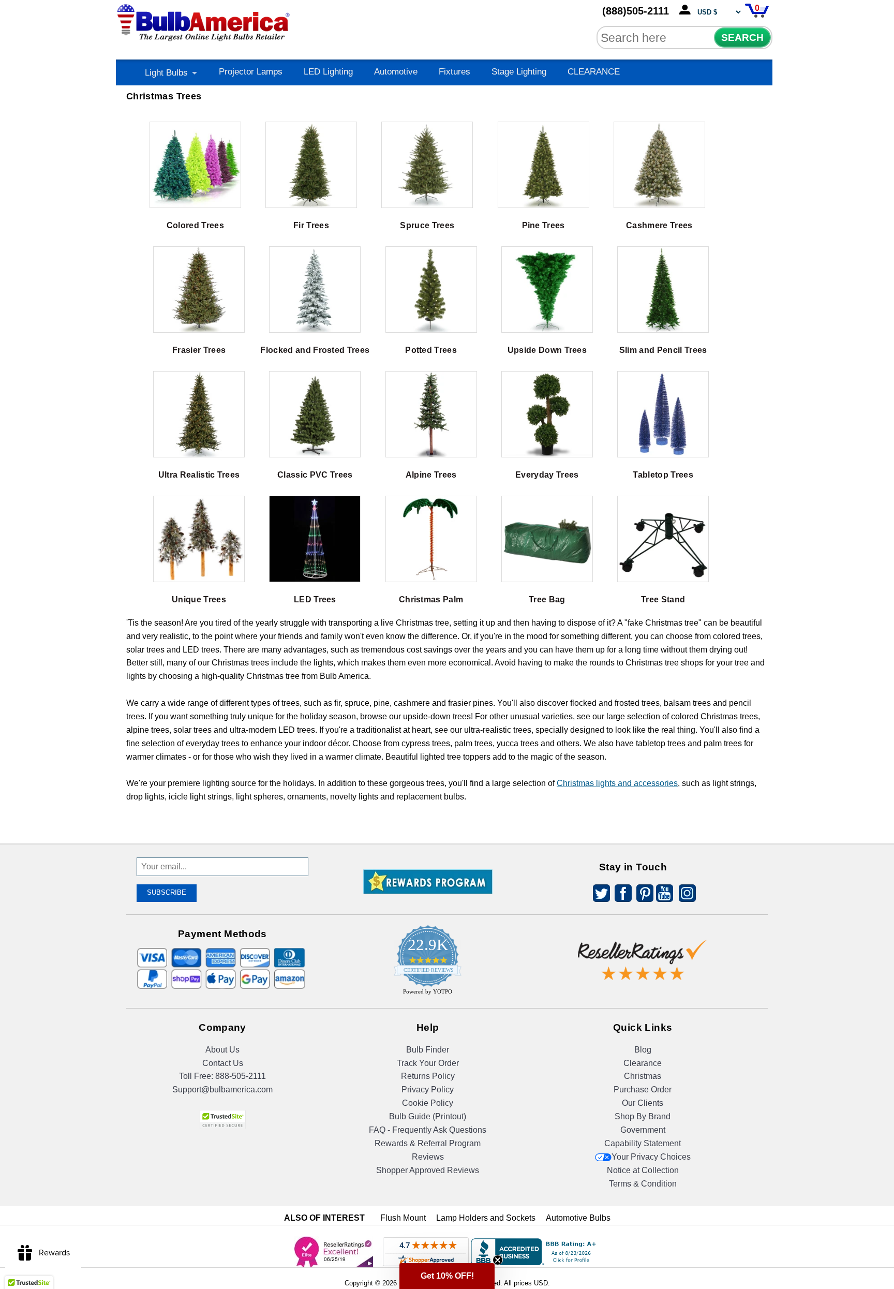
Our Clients (642, 1103)
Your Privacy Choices (651, 1156)
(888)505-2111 (635, 11)
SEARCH (742, 37)
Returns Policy (428, 1076)
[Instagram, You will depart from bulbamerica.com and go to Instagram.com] (685, 895)
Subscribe (166, 892)
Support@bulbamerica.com (222, 1089)
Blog (642, 1049)
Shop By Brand (643, 1116)
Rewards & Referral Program (428, 1143)
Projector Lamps (250, 71)
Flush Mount (403, 1217)
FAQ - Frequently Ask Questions (427, 1129)
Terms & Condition (643, 1183)
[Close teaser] (498, 1260)
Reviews (428, 1156)
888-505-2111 (240, 1076)
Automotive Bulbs (578, 1217)
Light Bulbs (166, 73)
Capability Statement (642, 1143)
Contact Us (222, 1063)
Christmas (642, 1076)
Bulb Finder (427, 1049)
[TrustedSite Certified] (222, 1119)
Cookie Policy (427, 1103)
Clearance (642, 1063)
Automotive (396, 71)
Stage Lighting (518, 71)
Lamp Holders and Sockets (485, 1217)
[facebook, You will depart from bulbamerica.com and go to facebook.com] (620, 895)
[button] (447, 1276)
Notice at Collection (643, 1170)
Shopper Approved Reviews (427, 1170)
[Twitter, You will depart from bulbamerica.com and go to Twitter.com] (598, 895)
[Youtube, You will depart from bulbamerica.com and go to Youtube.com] (663, 895)
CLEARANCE (594, 71)
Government (642, 1129)
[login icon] (687, 10)
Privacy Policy (427, 1089)
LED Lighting (328, 71)
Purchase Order (643, 1089)
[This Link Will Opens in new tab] (642, 951)
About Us (222, 1049)
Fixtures (454, 71)
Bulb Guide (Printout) (427, 1116)
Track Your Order (428, 1063)
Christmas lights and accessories (617, 783)
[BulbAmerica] (204, 20)
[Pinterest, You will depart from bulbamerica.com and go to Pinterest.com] (642, 895)
